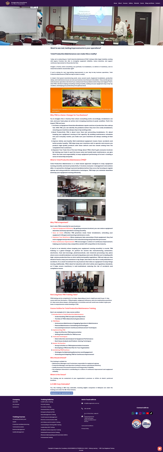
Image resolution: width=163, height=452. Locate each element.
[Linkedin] (143, 413)
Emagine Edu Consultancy (60, 448)
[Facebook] (136, 413)
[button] (120, 3)
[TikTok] (151, 413)
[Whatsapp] (133, 413)
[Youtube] (147, 413)
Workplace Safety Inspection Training (51, 430)
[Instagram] (140, 413)
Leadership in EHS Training (48, 427)
